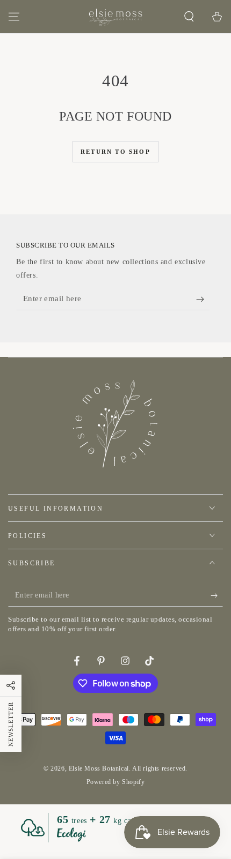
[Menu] (14, 17)
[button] (189, 17)
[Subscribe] (203, 299)
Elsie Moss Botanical (99, 768)
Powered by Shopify (115, 782)
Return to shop (115, 151)
